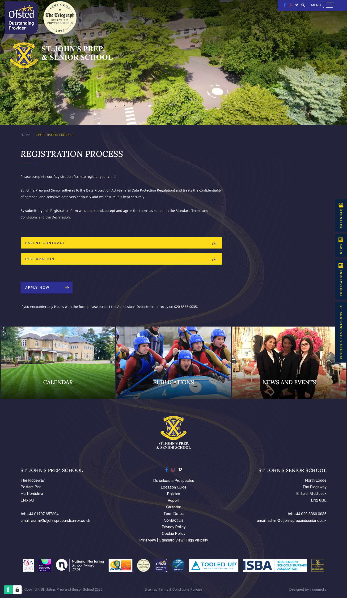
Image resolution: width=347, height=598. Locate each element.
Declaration (40, 259)
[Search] (303, 5)
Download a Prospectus (173, 481)
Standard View (171, 541)
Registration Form (68, 176)
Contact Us (173, 521)
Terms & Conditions (174, 590)
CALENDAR (341, 218)
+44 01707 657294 (43, 514)
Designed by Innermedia (307, 590)
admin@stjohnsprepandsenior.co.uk (60, 521)
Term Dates (173, 514)
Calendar (173, 508)
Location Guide (173, 488)
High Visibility (197, 541)
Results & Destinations (341, 335)
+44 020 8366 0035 (310, 514)
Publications (341, 282)
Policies (173, 494)
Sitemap (150, 590)
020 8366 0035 (185, 306)
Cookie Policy (173, 534)
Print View (147, 541)
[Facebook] (285, 5)
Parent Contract (45, 243)
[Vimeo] (296, 5)
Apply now (37, 287)
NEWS (341, 249)
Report (173, 501)
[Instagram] (290, 5)
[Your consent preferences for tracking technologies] (17, 589)
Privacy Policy (174, 527)
